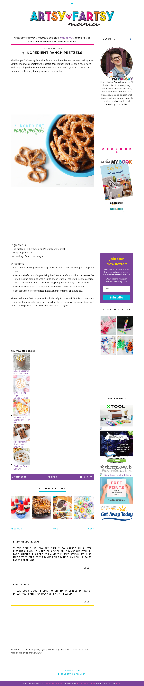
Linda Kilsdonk (23, 542)
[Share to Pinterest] (91, 477)
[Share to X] (84, 477)
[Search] (130, 39)
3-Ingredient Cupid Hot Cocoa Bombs (21, 395)
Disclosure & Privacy (72, 674)
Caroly (18, 584)
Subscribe (116, 297)
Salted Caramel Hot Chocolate (21, 372)
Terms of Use (71, 670)
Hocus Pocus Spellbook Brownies (20, 444)
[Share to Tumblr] (87, 477)
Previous (16, 529)
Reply (86, 568)
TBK (118, 684)
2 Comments (19, 477)
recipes (52, 477)
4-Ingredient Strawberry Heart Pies (22, 420)
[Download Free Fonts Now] (116, 475)
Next (91, 529)
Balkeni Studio (86, 684)
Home (55, 529)
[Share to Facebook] (81, 477)
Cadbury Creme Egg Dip (21, 467)
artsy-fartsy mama (53, 684)
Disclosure (66, 38)
